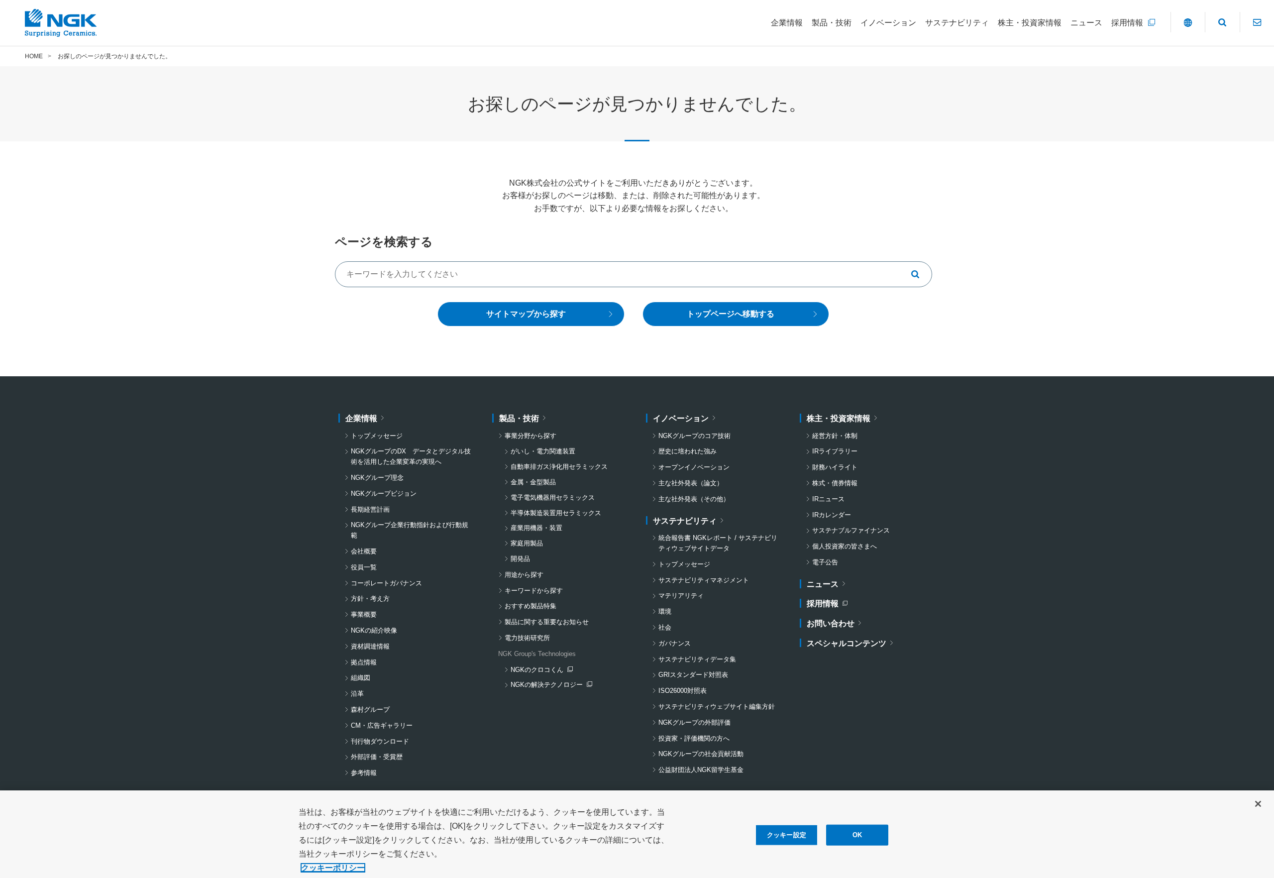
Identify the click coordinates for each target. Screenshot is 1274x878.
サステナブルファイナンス (851, 530)
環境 (664, 611)
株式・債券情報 (834, 483)
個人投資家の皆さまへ (844, 546)
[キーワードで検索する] (919, 274)
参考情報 (364, 772)
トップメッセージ (377, 435)
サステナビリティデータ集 (697, 659)
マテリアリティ (681, 595)
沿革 (357, 693)
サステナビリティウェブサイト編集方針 (716, 706)
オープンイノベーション (694, 467)
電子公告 (825, 562)
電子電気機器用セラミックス (553, 497)
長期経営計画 (370, 509)
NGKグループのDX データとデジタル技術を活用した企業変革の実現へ (411, 456)
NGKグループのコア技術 (694, 435)
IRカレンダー (831, 515)
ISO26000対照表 (682, 690)
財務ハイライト (834, 467)
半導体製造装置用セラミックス (556, 513)
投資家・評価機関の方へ (694, 738)
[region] (637, 834)
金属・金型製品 (533, 482)
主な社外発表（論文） (690, 483)
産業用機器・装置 (536, 528)
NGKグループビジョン (384, 493)
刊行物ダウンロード (380, 741)
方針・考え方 (370, 598)
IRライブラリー (834, 451)
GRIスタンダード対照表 (693, 674)
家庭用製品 (527, 543)
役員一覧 (364, 567)
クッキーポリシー (333, 868)
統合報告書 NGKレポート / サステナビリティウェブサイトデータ (717, 543)
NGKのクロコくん (541, 670)
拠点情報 (364, 662)
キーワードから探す (534, 590)
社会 (664, 627)
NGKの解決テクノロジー (549, 685)
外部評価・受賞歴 (377, 757)
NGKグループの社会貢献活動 (700, 754)
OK (857, 835)
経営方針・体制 (834, 435)
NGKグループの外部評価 (694, 722)
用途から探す (524, 574)
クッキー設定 (786, 835)
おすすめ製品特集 (530, 606)
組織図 (360, 677)
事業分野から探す (530, 435)
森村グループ (370, 709)
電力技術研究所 (527, 638)
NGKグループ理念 (377, 477)
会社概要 (364, 551)
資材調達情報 (370, 646)
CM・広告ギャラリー (382, 725)
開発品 (520, 558)
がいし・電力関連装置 (543, 451)
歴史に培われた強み (687, 451)
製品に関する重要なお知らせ (547, 622)
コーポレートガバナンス (386, 583)
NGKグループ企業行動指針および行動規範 (409, 530)
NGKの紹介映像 (374, 630)
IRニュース (828, 499)
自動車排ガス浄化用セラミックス (559, 466)
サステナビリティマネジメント (703, 580)
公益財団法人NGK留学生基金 (700, 769)
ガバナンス (674, 643)
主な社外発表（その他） (694, 499)
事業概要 (364, 614)
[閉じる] (1258, 804)
